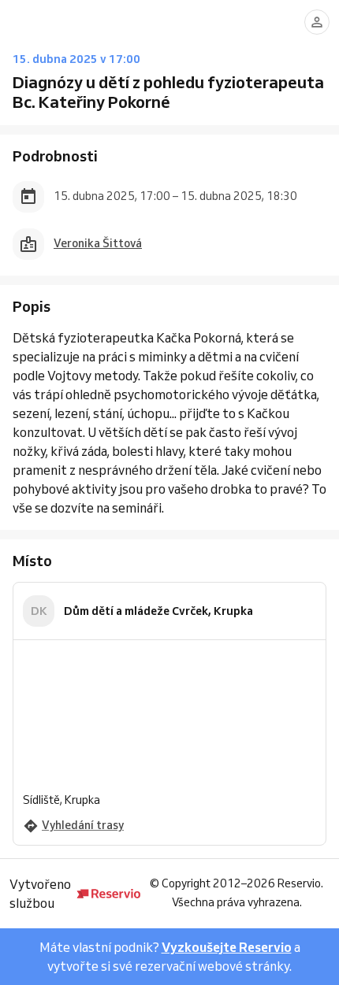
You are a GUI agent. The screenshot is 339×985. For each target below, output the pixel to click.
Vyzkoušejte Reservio (227, 947)
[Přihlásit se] (317, 22)
